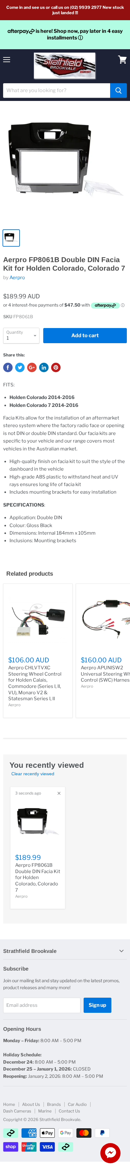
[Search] (118, 90)
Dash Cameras (17, 1110)
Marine (45, 1110)
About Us (31, 1104)
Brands (54, 1104)
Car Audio (77, 1104)
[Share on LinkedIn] (44, 367)
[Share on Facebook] (8, 367)
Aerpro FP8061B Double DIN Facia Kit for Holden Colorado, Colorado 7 (37, 877)
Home (9, 1104)
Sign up (97, 1005)
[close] (59, 793)
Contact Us (69, 1110)
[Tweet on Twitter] (20, 367)
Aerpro (17, 277)
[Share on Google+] (32, 367)
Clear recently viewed (32, 773)
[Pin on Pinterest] (56, 367)
